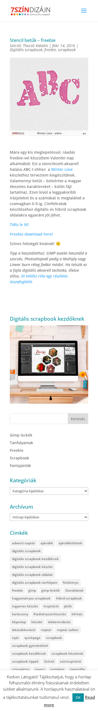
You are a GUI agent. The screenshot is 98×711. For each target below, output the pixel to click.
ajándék (47, 543)
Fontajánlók (20, 465)
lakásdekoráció (23, 629)
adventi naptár (23, 543)
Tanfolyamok (21, 442)
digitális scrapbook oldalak (32, 574)
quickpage (32, 637)
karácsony (20, 614)
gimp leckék (50, 590)
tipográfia (77, 669)
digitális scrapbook (26, 551)
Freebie (16, 450)
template (57, 669)
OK (78, 697)
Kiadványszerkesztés (49, 614)
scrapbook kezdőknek (29, 653)
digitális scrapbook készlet (32, 566)
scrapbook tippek (25, 661)
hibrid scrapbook (69, 598)
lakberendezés (59, 622)
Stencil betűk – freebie (33, 40)
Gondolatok (74, 590)
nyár (15, 637)
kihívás (77, 614)
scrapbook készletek (67, 653)
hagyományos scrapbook (31, 598)
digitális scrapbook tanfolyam (34, 582)
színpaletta (20, 669)
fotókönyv (70, 582)
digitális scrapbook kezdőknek (35, 559)
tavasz (40, 669)
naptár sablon (68, 629)
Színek (49, 661)
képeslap (19, 622)
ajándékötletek (70, 543)
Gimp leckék (21, 435)
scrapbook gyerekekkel (30, 645)
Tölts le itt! (19, 224)
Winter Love (62, 169)
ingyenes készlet (25, 606)
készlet (36, 622)
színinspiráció (70, 661)
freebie (50, 49)
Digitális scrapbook (26, 49)
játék (68, 606)
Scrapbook (19, 457)
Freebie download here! (31, 234)
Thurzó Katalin (35, 45)
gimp (32, 590)
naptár (46, 629)
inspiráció (51, 606)
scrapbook (67, 49)
